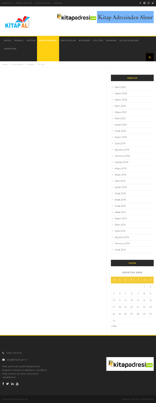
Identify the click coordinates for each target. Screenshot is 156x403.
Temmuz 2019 (122, 156)
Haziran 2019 (121, 162)
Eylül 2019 (120, 143)
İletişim (58, 3)
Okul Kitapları (47, 40)
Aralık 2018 (120, 199)
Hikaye (7, 40)
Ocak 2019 (120, 193)
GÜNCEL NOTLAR (24, 3)
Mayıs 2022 (121, 112)
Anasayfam (10, 49)
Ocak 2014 (120, 249)
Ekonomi (111, 40)
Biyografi (84, 40)
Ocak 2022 (120, 131)
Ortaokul (30, 64)
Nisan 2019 (120, 174)
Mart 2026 (120, 87)
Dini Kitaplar (68, 40)
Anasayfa (7, 3)
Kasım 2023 (121, 93)
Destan (31, 40)
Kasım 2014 (121, 218)
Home (5, 64)
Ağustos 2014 (122, 237)
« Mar (114, 326)
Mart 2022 (120, 118)
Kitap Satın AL (43, 3)
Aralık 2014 (120, 212)
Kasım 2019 (121, 137)
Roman (18, 40)
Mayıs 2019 (120, 168)
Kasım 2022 (121, 99)
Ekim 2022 (120, 106)
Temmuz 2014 (122, 243)
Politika (98, 40)
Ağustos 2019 (122, 149)
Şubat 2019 (121, 187)
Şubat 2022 (121, 124)
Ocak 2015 (120, 206)
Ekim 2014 (120, 224)
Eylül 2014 (120, 231)
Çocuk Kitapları (129, 40)
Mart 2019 (120, 181)
